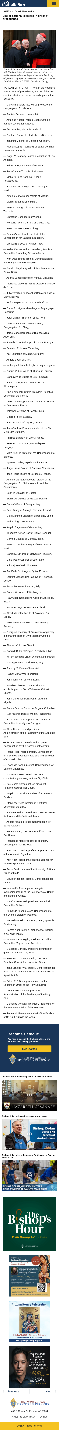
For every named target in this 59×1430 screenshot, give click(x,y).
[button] (29, 1095)
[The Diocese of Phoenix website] (29, 1403)
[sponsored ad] (29, 1276)
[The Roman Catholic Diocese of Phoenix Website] (29, 1059)
